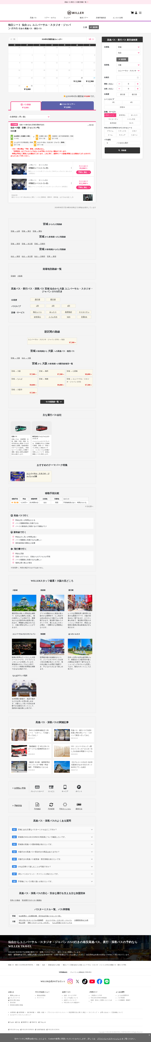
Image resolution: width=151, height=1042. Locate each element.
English (12, 1022)
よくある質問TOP (123, 995)
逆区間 (95, 27)
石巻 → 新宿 (51, 256)
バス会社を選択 (122, 143)
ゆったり (53, 312)
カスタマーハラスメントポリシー (20, 1015)
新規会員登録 (41, 995)
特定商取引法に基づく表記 (77, 1012)
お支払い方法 (20, 788)
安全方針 (13, 1002)
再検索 (123, 150)
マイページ (40, 998)
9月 (90, 39)
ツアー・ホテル (50, 18)
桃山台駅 (22, 923)
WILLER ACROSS (53, 1029)
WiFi (68, 317)
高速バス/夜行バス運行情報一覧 (75, 2)
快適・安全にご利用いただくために (101, 1001)
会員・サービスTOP (70, 995)
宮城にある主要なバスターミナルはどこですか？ (37, 830)
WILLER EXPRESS (28, 1029)
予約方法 (18, 806)
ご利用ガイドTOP (96, 995)
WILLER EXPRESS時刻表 (99, 998)
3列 (53, 306)
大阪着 (19, 276)
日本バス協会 (15, 900)
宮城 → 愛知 (37, 231)
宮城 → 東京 (26, 231)
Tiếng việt (43, 1022)
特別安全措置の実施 (16, 1005)
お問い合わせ (104, 1012)
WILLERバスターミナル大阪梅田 (31, 920)
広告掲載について (117, 1012)
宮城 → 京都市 (39, 244)
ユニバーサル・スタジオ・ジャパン (59, 920)
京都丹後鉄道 (101, 18)
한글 (18, 1022)
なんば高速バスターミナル (62, 923)
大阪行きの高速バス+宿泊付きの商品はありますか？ (39, 852)
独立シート (37, 312)
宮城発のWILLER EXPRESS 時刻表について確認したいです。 (42, 837)
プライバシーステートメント (56, 1012)
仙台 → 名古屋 (27, 256)
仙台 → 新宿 (15, 256)
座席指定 (68, 312)
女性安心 (37, 317)
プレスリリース (15, 998)
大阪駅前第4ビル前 (81, 920)
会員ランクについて (70, 1000)
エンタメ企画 (118, 18)
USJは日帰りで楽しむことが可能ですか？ (34, 867)
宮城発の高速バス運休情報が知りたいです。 (35, 844)
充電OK (84, 317)
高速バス (33, 18)
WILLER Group (14, 1029)
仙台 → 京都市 (39, 256)
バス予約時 (121, 998)
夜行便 (53, 299)
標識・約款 (40, 1012)
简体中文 (34, 1022)
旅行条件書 (30, 1012)
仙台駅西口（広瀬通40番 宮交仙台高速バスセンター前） (40, 916)
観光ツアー (84, 18)
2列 (37, 306)
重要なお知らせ (15, 995)
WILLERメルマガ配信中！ (72, 1002)
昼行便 (37, 299)
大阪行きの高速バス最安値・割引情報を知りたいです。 (40, 859)
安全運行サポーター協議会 (32, 900)
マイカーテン (84, 312)
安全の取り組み (15, 1000)
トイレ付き (53, 317)
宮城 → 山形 (15, 231)
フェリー (67, 18)
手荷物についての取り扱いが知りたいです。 (35, 881)
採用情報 (21, 1012)
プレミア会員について (71, 998)
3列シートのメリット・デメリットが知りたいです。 (39, 874)
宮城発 (13, 276)
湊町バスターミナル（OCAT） (39, 923)
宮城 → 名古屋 (27, 244)
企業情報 (13, 1012)
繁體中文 (26, 1022)
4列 (68, 306)
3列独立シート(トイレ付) (38, 168)
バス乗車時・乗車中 (124, 1000)
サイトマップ (93, 1012)
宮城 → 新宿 (15, 244)
